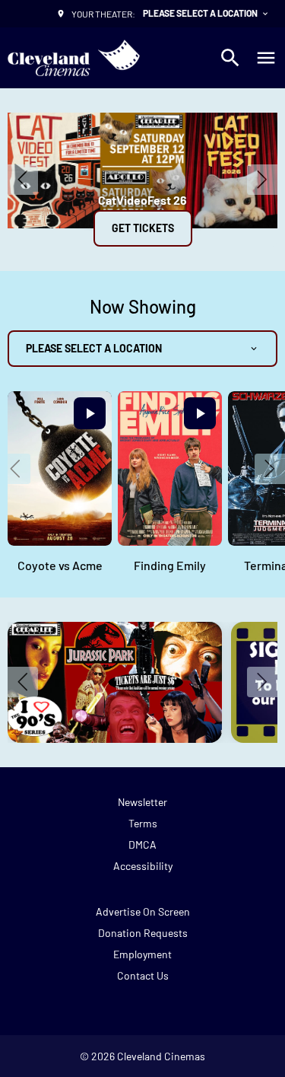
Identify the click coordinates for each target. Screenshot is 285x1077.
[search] (230, 58)
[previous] (23, 179)
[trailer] (90, 413)
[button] (15, 469)
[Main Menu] (266, 57)
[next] (262, 179)
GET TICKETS (143, 227)
